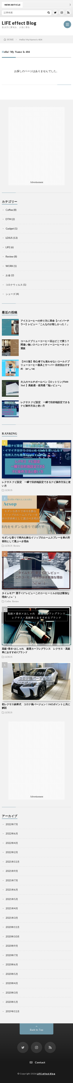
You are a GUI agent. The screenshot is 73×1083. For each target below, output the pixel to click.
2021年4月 (12, 908)
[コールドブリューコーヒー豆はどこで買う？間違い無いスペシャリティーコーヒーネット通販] (10, 347)
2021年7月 (12, 880)
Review (9, 256)
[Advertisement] (36, 143)
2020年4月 (12, 983)
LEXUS (9, 237)
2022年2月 (12, 852)
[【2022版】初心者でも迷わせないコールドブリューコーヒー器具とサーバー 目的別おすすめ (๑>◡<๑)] (10, 368)
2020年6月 (12, 964)
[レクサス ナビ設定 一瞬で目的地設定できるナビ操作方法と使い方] (10, 408)
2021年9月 (12, 870)
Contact (39, 1062)
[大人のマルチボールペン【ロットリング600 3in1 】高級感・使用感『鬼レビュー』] (10, 388)
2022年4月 (12, 842)
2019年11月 (12, 1011)
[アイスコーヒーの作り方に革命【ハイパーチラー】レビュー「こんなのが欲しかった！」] (10, 327)
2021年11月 (12, 861)
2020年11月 (12, 927)
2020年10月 (12, 936)
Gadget (10, 228)
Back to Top (36, 1029)
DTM (8, 219)
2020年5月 (12, 973)
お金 (8, 275)
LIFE (8, 247)
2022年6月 (12, 833)
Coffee (9, 209)
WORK (9, 265)
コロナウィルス (14, 284)
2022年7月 (12, 824)
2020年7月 (12, 955)
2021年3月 (12, 917)
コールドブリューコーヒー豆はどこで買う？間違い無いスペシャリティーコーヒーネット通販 (45, 345)
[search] (48, 12)
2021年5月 (12, 899)
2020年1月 (12, 1001)
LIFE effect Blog (19, 23)
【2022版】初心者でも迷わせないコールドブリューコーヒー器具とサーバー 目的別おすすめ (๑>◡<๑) (45, 365)
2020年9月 (12, 945)
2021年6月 (12, 889)
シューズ (10, 293)
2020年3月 (12, 992)
